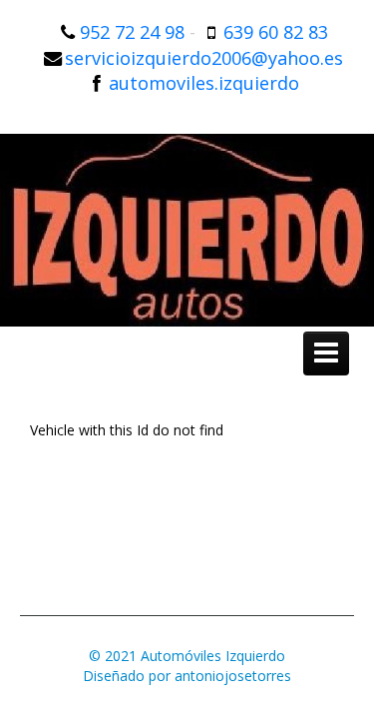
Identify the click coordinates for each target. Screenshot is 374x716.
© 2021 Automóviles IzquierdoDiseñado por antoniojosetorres (187, 665)
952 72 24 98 (132, 32)
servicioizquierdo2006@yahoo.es (204, 58)
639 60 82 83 (275, 32)
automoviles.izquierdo (204, 83)
